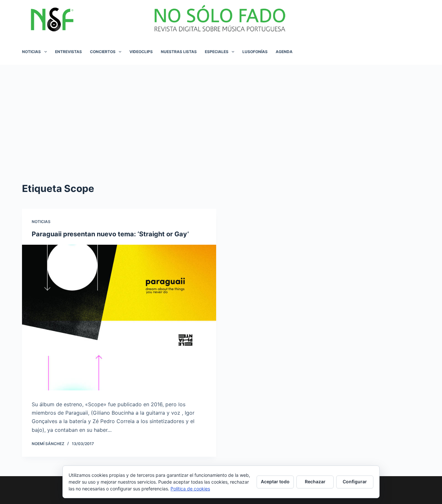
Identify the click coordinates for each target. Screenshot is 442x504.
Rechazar (315, 481)
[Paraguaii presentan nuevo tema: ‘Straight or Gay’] (119, 317)
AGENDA (284, 51)
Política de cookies (190, 488)
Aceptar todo (275, 481)
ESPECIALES (216, 51)
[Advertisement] (221, 113)
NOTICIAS (31, 51)
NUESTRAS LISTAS (179, 51)
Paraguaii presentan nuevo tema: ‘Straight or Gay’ (110, 234)
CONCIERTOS (103, 51)
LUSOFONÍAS (255, 51)
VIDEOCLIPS (141, 51)
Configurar (355, 481)
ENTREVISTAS (68, 51)
